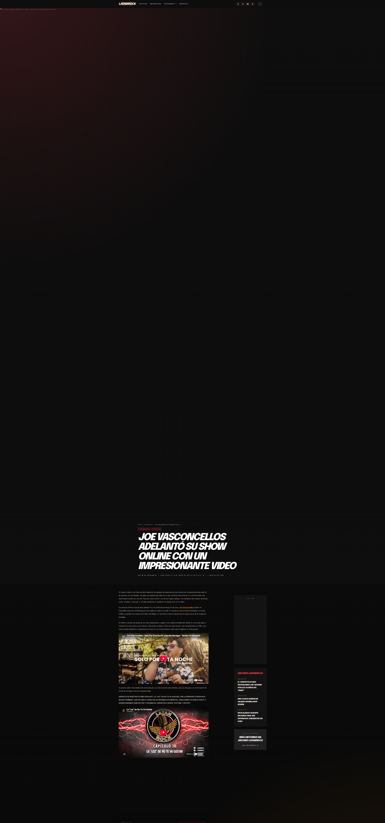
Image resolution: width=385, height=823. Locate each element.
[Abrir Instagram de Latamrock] (243, 4)
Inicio (140, 524)
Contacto (183, 4)
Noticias (143, 4)
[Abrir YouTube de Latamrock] (248, 4)
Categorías (169, 4)
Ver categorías (249, 745)
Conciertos (148, 524)
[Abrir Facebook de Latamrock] (238, 4)
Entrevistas (155, 4)
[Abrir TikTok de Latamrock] (253, 4)
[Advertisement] (250, 631)
